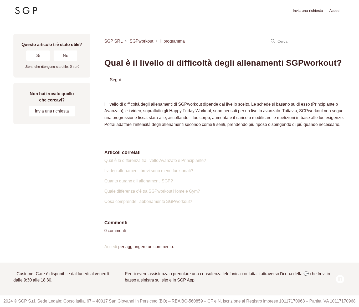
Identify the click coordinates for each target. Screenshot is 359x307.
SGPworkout (141, 41)
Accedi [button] (334, 10)
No (65, 55)
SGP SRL (113, 41)
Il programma (172, 41)
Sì (38, 55)
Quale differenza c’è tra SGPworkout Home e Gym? (152, 191)
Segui (115, 80)
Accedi (110, 246)
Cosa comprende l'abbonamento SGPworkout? (148, 201)
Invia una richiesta (308, 10)
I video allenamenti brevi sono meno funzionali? (148, 170)
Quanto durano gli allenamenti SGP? (138, 181)
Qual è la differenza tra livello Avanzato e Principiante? (155, 160)
